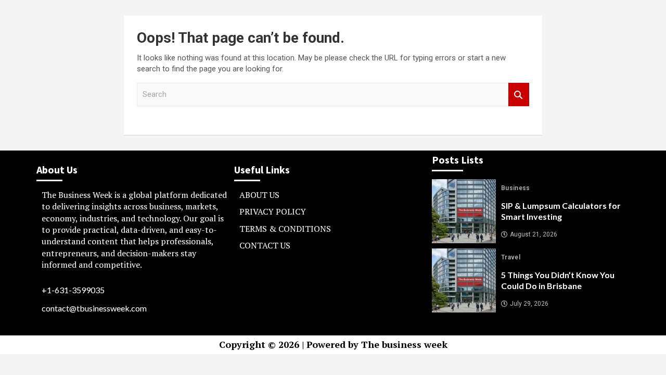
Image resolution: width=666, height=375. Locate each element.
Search (518, 94)
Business (515, 188)
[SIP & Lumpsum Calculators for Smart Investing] (464, 211)
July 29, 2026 (529, 304)
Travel (510, 257)
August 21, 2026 (533, 234)
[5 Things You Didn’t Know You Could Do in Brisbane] (464, 280)
